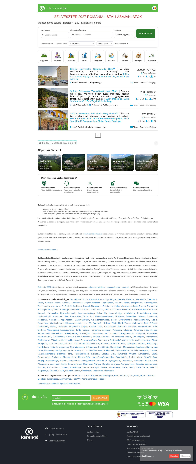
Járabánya (138, 360)
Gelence (70, 337)
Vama (40, 303)
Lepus (114, 320)
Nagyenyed (43, 323)
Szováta (49, 303)
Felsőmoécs (77, 303)
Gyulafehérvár (56, 323)
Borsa (101, 299)
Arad (155, 313)
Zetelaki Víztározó (101, 337)
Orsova (86, 330)
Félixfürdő (126, 309)
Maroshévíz (140, 299)
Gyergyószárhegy (129, 306)
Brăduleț (69, 371)
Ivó (112, 337)
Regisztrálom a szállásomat (138, 436)
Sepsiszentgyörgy (86, 313)
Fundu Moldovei (90, 299)
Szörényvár (152, 316)
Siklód (154, 340)
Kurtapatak (144, 350)
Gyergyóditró (114, 360)
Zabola (53, 326)
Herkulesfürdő (44, 316)
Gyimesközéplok (67, 313)
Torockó (57, 309)
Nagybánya (43, 371)
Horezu (65, 367)
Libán (66, 316)
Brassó (142, 306)
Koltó (77, 337)
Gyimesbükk (57, 333)
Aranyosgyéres (128, 364)
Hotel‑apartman (121, 375)
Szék (155, 326)
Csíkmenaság (151, 364)
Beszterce (140, 347)
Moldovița (119, 316)
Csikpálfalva (59, 337)
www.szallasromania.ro (93, 234)
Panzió (87, 375)
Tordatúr (139, 364)
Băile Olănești (150, 323)
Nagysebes (64, 347)
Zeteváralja (152, 299)
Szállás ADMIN (133, 432)
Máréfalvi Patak (150, 309)
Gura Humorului (119, 354)
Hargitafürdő (137, 303)
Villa (131, 375)
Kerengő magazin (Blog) (97, 436)
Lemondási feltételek (135, 457)
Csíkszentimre (135, 357)
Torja (70, 354)
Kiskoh (106, 323)
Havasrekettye (115, 313)
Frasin (61, 371)
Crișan (84, 326)
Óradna (132, 354)
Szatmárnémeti (75, 364)
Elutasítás (174, 456)
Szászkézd (102, 360)
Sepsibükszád (92, 343)
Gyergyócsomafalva (136, 343)
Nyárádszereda (77, 347)
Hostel (151, 375)
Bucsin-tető (152, 306)
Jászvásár (55, 364)
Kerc (123, 343)
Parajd (57, 303)
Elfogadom (185, 456)
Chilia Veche (142, 367)
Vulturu (77, 371)
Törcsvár (113, 333)
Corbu (85, 350)
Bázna (149, 347)
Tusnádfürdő (75, 299)
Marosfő (59, 306)
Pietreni (63, 360)
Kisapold (53, 371)
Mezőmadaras (95, 350)
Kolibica (65, 303)
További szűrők (120, 43)
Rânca (100, 309)
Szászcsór (86, 337)
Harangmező (151, 337)
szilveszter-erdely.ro (56, 8)
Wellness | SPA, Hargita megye (104, 105)
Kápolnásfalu (67, 320)
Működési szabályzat (135, 452)
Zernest (41, 313)
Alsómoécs (127, 360)
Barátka (105, 364)
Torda (78, 330)
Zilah (107, 309)
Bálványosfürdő (45, 309)
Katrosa (85, 309)
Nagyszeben (107, 303)
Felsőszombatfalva (111, 306)
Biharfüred (137, 309)
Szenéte (153, 350)
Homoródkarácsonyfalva (103, 357)
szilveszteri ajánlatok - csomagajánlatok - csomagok (109, 287)
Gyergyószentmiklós (71, 309)
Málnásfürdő (79, 343)
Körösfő (53, 347)
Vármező (115, 343)
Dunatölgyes (138, 337)
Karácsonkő (143, 354)
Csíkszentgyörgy (143, 340)
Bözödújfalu (85, 333)
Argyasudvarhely (92, 303)
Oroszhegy (86, 371)
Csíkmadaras (53, 367)
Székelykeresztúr (126, 333)
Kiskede (68, 343)
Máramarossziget (73, 323)
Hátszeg (141, 316)
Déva (100, 326)
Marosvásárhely (82, 320)
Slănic (126, 303)
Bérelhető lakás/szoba (48, 379)
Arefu (74, 357)
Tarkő (131, 367)
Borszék (132, 326)
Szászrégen (103, 340)
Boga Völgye (110, 299)
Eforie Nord (117, 323)
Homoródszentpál (91, 367)
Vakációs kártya (61, 43)
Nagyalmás (98, 371)
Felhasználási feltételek (136, 444)
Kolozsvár (42, 320)
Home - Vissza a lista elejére (58, 142)
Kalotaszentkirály (141, 320)
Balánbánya (75, 367)
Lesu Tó (87, 323)
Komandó (138, 330)
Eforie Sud (88, 316)
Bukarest (61, 354)
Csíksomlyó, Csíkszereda (122, 340)
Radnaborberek (82, 354)
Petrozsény (49, 350)
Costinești (106, 330)
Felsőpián (127, 330)
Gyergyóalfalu (125, 320)
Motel (136, 375)
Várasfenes (152, 333)
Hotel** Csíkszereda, (80, 82)
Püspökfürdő (43, 333)
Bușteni (118, 303)
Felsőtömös (103, 347)
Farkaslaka (52, 313)
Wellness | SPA (48, 43)
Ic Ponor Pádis (56, 343)
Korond (86, 306)
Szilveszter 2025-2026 (46, 287)
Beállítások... (148, 456)
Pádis (93, 309)
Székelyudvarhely (46, 306)
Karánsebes (74, 360)
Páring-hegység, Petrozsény (68, 350)
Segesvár (97, 323)
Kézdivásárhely (45, 337)
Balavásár (87, 364)
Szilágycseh (108, 350)
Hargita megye (96, 82)
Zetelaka (121, 299)
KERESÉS (147, 33)
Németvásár (114, 367)
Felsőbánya (152, 343)
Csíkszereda (110, 326)
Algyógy (97, 364)
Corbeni (41, 330)
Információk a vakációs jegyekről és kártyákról (59, 384)
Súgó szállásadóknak (136, 440)
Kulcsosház (96, 375)
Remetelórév (84, 357)
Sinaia (154, 354)
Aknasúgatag (53, 330)
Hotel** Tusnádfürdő (80, 105)
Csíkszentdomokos (100, 320)
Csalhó (92, 326)
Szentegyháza (150, 303)
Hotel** (143, 375)
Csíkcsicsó (115, 309)
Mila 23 (153, 367)
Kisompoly (109, 371)
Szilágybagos (44, 357)
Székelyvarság (71, 333)
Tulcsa (128, 323)
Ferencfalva (75, 316)
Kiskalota (95, 354)
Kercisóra (122, 326)
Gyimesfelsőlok (123, 350)
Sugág (41, 360)
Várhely (134, 350)
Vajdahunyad (73, 340)
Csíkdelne (56, 357)
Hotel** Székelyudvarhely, (82, 127)
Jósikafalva (129, 313)
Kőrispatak (140, 333)
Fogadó (102, 379)
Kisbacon (117, 330)
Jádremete (137, 323)
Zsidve (104, 367)
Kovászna (57, 316)
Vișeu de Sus (150, 330)
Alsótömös (63, 326)
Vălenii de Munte (59, 340)
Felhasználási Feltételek (47, 250)
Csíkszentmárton (89, 340)
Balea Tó (101, 313)
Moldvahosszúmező (104, 316)
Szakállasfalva (150, 357)
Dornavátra (43, 326)
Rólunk (90, 440)
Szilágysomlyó (88, 360)
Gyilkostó (77, 306)
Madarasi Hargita (123, 337)
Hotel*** (79, 375)
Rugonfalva (74, 326)
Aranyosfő (42, 343)
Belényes (115, 364)
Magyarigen (43, 364)
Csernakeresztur (99, 333)
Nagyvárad (96, 306)
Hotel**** (77, 379)
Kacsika (41, 367)
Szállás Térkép (93, 432)
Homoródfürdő (144, 326)
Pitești (64, 364)
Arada (124, 367)
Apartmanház (65, 379)
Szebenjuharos (67, 330)
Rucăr (148, 360)
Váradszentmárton (46, 354)
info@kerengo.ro (57, 428)
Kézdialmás (43, 347)
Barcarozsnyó (52, 360)
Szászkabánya (144, 313)
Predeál (68, 306)
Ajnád (154, 360)
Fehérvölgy (131, 316)
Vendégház (108, 375)
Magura (66, 357)
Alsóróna (130, 299)
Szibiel (154, 320)
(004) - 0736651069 (58, 435)
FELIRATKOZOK (100, 398)
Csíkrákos (54, 320)
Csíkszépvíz (116, 347)
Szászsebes (91, 347)
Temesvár (95, 330)
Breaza (105, 354)
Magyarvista (128, 347)
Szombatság (121, 357)
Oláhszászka (44, 340)
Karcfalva (105, 343)
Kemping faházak (90, 379)
